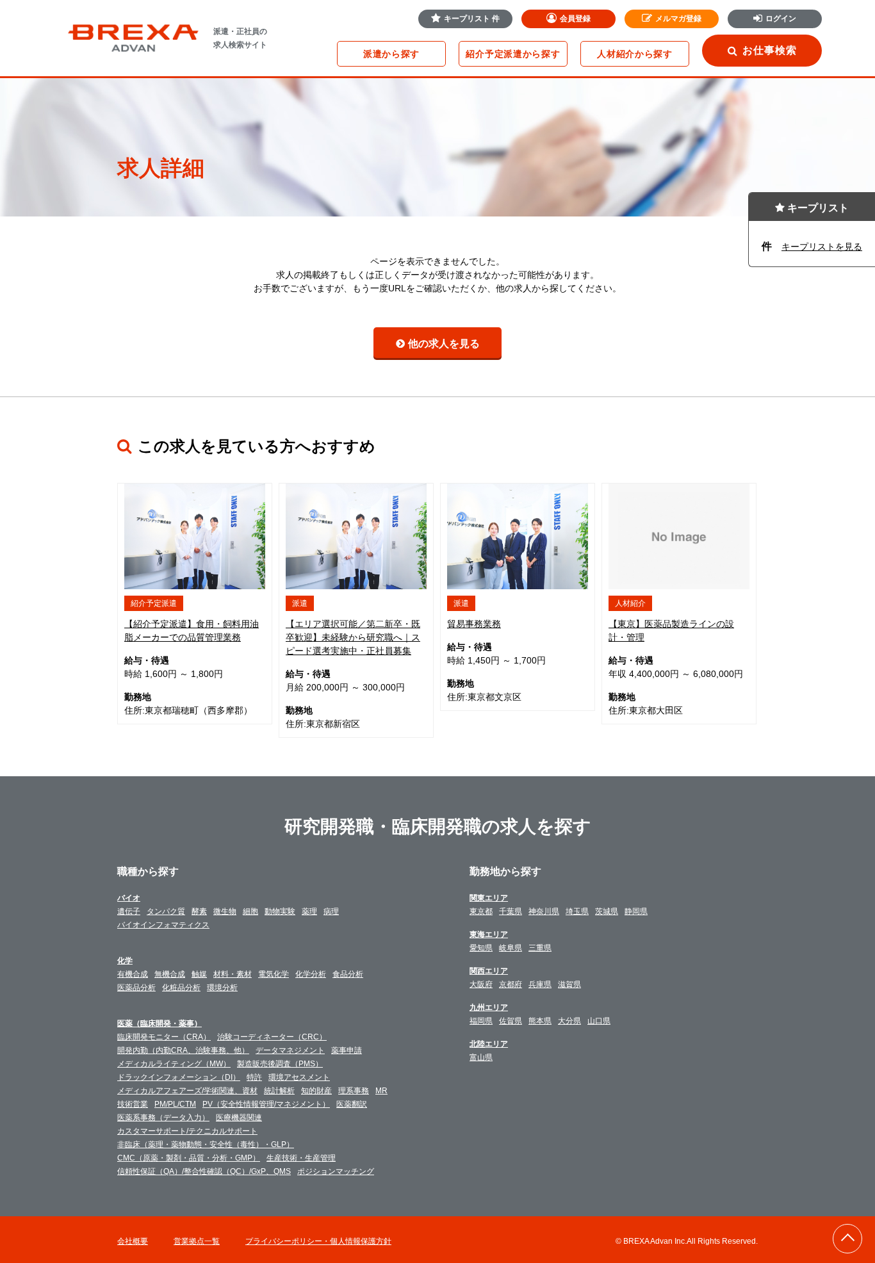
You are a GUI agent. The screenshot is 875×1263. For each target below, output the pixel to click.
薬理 (309, 911)
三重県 (540, 947)
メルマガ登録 (678, 18)
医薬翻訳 (351, 1104)
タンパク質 (166, 911)
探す (391, 54)
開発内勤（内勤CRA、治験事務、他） (183, 1050)
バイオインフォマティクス (163, 924)
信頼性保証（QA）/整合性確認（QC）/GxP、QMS (204, 1171)
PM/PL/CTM (175, 1104)
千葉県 (510, 911)
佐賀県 (510, 1020)
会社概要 (132, 1241)
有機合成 (132, 974)
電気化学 (273, 974)
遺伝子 (128, 911)
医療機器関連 (239, 1117)
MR (381, 1090)
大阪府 (481, 984)
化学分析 (310, 974)
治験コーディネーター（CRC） (272, 1036)
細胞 (250, 911)
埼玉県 (577, 911)
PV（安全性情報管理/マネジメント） (266, 1104)
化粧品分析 (181, 987)
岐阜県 (510, 947)
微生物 (224, 911)
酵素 (199, 911)
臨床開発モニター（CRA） (164, 1036)
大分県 (569, 1020)
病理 (331, 911)
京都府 (510, 984)
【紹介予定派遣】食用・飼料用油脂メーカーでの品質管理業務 (191, 630)
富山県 (481, 1057)
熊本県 (540, 1020)
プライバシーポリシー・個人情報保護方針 (318, 1241)
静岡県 (636, 911)
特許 (254, 1077)
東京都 (481, 911)
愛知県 (481, 947)
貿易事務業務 (474, 624)
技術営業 (132, 1104)
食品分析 (347, 974)
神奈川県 (543, 911)
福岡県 (481, 1020)
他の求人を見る (444, 343)
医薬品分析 (136, 987)
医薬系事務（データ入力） (163, 1117)
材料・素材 (232, 974)
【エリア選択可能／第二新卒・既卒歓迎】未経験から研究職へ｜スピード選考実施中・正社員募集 (353, 637)
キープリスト (472, 18)
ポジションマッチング (335, 1171)
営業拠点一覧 (197, 1241)
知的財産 (316, 1090)
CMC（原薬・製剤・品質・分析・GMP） (188, 1157)
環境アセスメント (299, 1077)
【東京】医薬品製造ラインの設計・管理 (671, 630)
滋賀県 (569, 984)
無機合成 (169, 974)
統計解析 (279, 1090)
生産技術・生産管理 (301, 1157)
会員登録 (575, 18)
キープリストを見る (821, 246)
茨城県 (606, 911)
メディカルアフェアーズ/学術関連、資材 (187, 1090)
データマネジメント (290, 1050)
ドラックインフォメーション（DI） (178, 1077)
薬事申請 (346, 1050)
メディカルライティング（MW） (174, 1063)
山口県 (598, 1020)
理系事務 (353, 1090)
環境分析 (222, 987)
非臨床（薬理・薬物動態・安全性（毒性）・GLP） (205, 1144)
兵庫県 (540, 984)
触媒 (199, 974)
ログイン (780, 18)
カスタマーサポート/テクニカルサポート (187, 1131)
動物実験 (280, 911)
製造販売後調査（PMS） (280, 1063)
